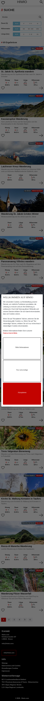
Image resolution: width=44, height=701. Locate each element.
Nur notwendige (22, 370)
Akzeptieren (22, 392)
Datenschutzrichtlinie (10, 333)
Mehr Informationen (22, 347)
